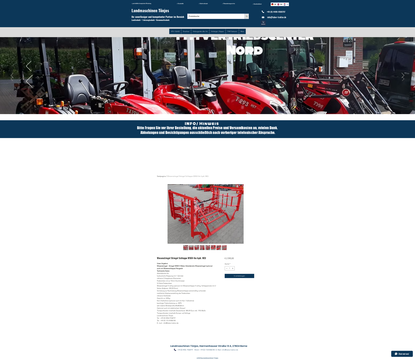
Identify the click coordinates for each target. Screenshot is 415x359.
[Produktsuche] (247, 16)
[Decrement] (226, 268)
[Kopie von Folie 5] (209, 109)
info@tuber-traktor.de (276, 17)
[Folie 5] (203, 109)
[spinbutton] (229, 268)
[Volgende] (403, 79)
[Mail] (263, 17)
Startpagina (161, 176)
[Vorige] (12, 79)
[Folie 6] (205, 109)
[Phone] (263, 12)
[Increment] (232, 268)
